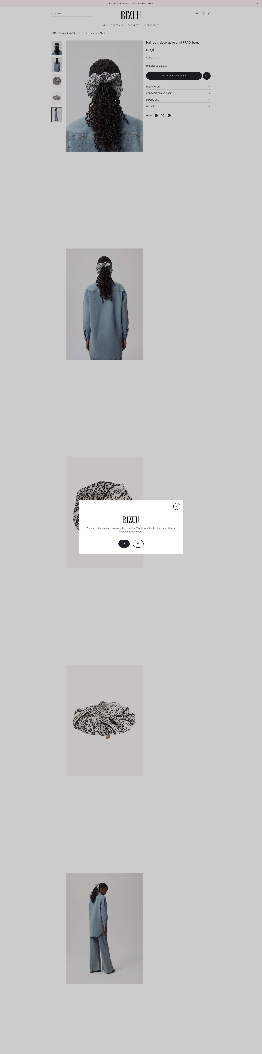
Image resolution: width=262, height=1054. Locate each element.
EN (124, 544)
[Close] (176, 506)
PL (138, 544)
